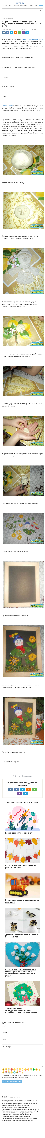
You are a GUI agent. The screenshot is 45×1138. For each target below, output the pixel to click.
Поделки (24, 29)
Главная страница (7, 19)
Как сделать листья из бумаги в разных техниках (21, 866)
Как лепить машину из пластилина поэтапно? (22, 901)
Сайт (4, 1040)
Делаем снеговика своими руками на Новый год (22, 936)
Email (4, 1033)
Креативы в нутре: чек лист (18, 833)
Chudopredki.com (19, 3)
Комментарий (7, 1047)
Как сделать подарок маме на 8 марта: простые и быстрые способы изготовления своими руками (20, 972)
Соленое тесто (7, 106)
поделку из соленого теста (32, 39)
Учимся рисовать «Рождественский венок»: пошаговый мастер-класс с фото (21, 1010)
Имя (4, 1026)
